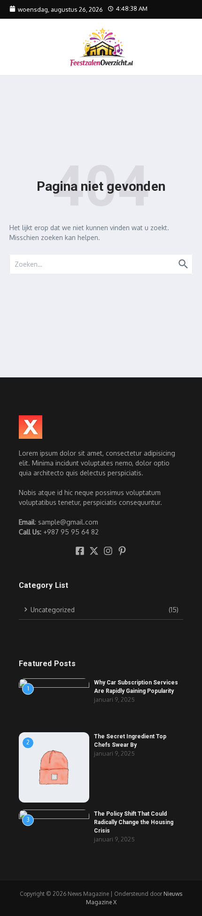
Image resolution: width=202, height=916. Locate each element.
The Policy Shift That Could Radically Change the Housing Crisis (133, 822)
